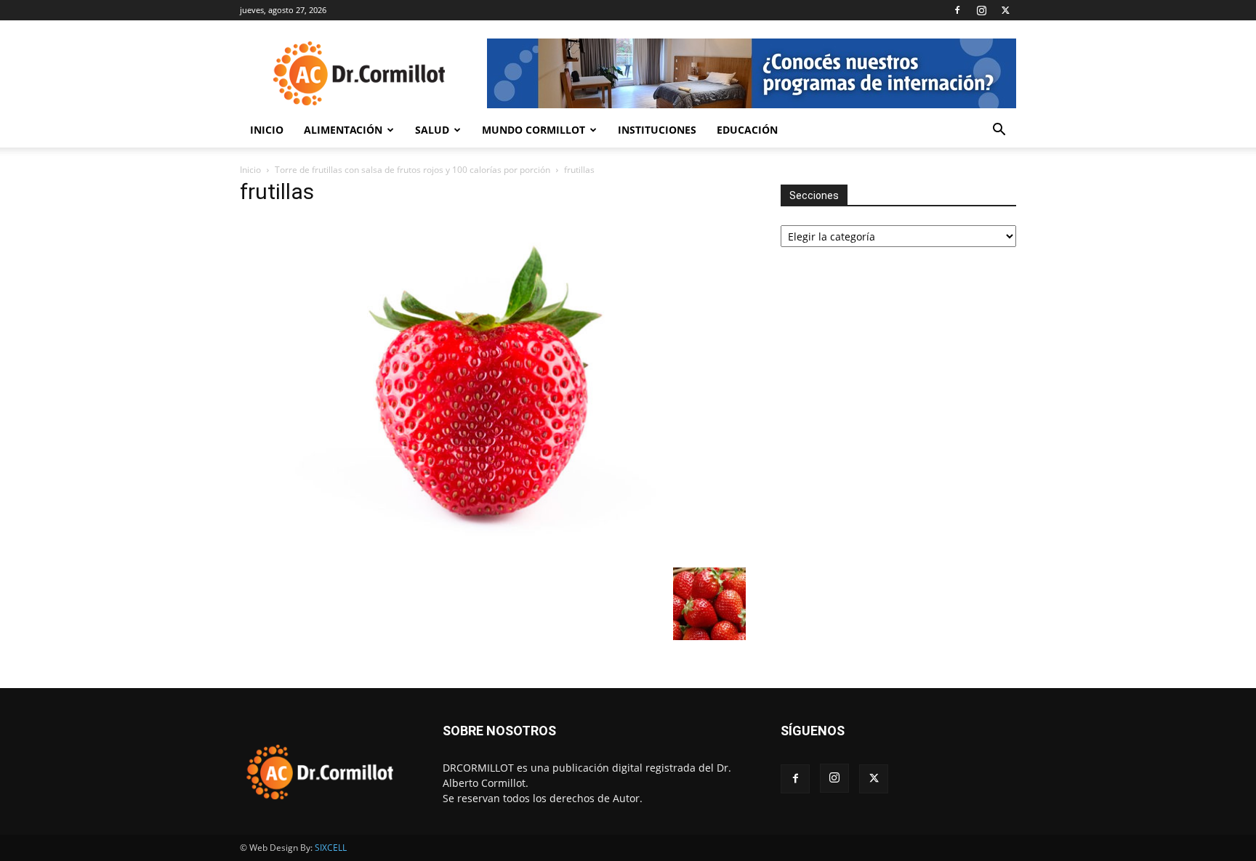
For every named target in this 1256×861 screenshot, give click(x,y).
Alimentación (343, 130)
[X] (1005, 10)
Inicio (266, 130)
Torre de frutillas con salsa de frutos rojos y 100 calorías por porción (412, 169)
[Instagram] (981, 10)
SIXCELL (331, 847)
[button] (998, 131)
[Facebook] (957, 10)
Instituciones (657, 130)
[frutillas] (493, 552)
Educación (747, 130)
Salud (432, 130)
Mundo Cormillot (533, 130)
